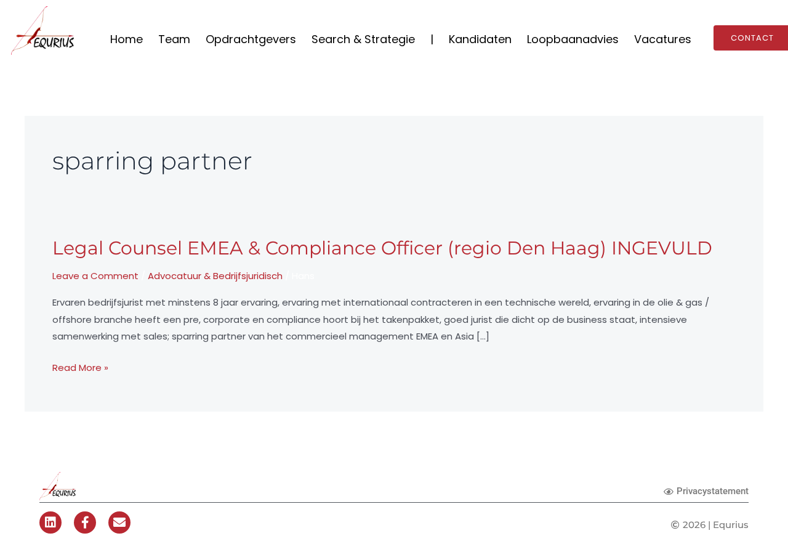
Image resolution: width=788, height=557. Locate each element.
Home (126, 39)
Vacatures (662, 39)
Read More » (80, 367)
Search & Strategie (363, 39)
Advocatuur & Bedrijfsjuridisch (215, 275)
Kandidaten (480, 39)
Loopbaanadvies (573, 39)
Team (174, 39)
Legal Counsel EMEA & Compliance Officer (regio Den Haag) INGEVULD (382, 248)
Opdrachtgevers (251, 39)
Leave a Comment (95, 275)
